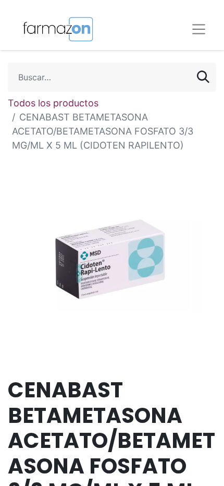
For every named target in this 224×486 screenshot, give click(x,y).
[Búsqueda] (203, 77)
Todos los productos (53, 103)
